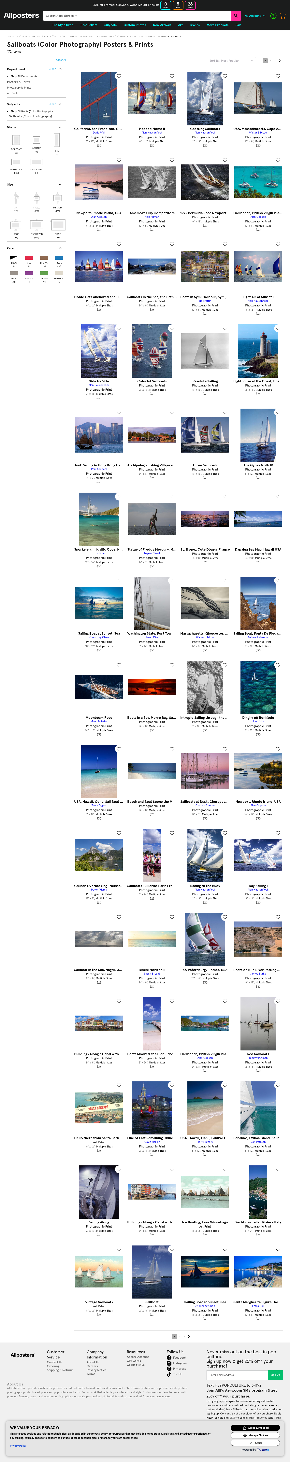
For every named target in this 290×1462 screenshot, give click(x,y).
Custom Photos (135, 25)
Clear (52, 104)
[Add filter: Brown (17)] (44, 257)
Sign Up (275, 1375)
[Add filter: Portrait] (16, 140)
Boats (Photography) (67, 36)
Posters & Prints (171, 36)
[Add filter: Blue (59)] (59, 257)
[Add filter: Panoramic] (37, 162)
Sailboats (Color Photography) (138, 36)
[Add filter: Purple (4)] (29, 272)
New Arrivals (162, 25)
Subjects (12, 36)
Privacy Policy (18, 1445)
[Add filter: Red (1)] (29, 257)
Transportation (31, 36)
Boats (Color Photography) (99, 36)
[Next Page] (279, 60)
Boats (47, 36)
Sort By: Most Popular (224, 60)
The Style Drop (62, 25)
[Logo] (21, 16)
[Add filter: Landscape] (16, 162)
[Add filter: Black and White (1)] (14, 257)
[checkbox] (15, 201)
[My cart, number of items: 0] (283, 16)
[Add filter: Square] (37, 140)
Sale (238, 25)
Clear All (61, 60)
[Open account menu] (264, 16)
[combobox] (137, 16)
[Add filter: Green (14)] (44, 272)
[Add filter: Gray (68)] (14, 272)
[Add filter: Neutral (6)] (59, 272)
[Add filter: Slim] (57, 140)
